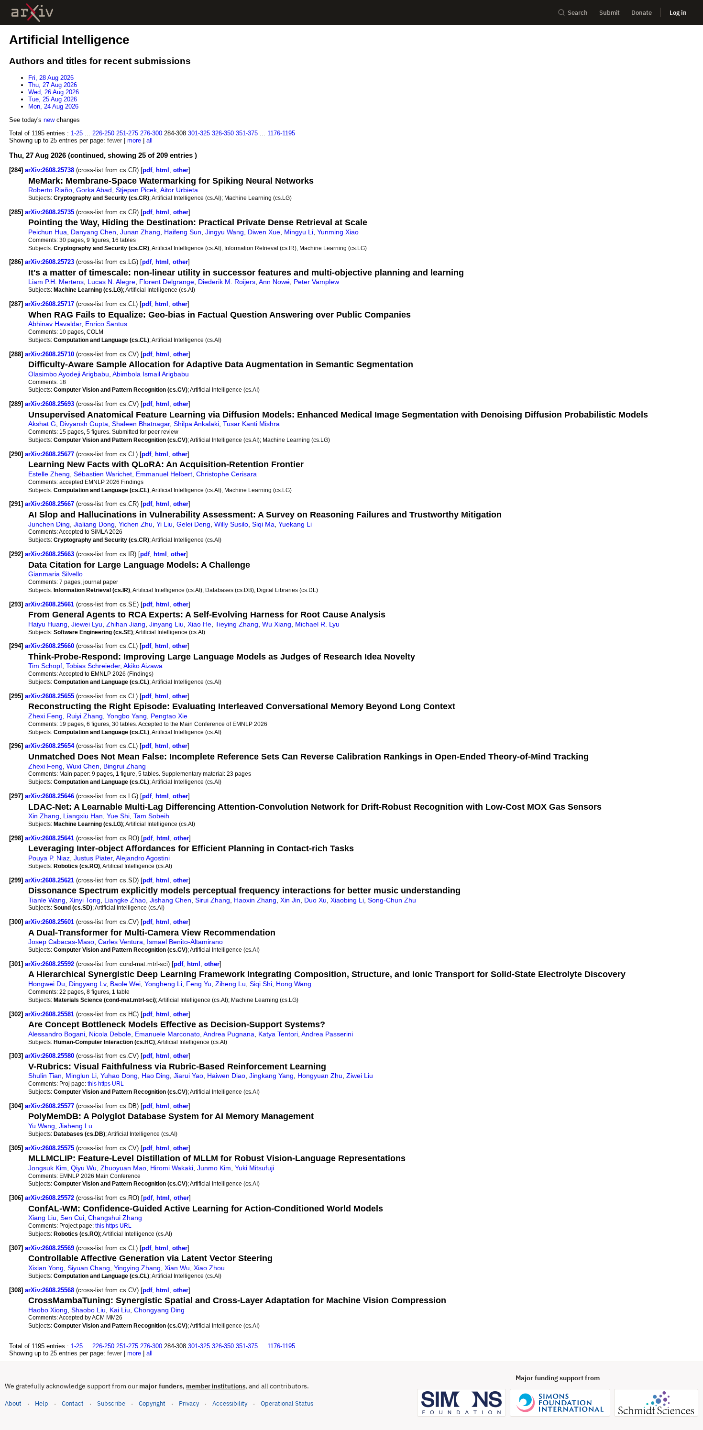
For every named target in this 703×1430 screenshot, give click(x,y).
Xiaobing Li (347, 900)
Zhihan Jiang (125, 624)
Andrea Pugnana (228, 1034)
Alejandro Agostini (143, 858)
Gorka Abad (94, 190)
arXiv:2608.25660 (50, 645)
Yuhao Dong (119, 1075)
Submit (609, 13)
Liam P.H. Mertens (56, 282)
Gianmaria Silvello (55, 574)
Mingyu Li (298, 232)
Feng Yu (198, 984)
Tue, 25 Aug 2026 (52, 99)
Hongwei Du (46, 984)
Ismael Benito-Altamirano (185, 942)
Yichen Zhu (136, 524)
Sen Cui (72, 1217)
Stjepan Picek (136, 190)
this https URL (106, 1083)
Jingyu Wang (224, 232)
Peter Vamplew (316, 282)
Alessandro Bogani (56, 1034)
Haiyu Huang (47, 624)
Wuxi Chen (82, 766)
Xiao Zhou (209, 1268)
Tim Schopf (45, 666)
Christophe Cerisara (226, 474)
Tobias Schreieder (93, 666)
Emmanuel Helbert (164, 474)
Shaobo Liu (88, 1310)
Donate (641, 13)
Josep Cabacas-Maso (61, 942)
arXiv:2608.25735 (50, 212)
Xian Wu (177, 1268)
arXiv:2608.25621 (50, 880)
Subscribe (111, 1403)
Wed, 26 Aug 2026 (53, 92)
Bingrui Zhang (124, 766)
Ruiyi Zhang (84, 716)
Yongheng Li (163, 984)
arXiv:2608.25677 (50, 454)
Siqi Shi (261, 984)
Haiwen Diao (226, 1075)
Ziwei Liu (359, 1075)
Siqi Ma (263, 524)
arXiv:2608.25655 (50, 696)
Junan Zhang (140, 232)
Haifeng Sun (182, 232)
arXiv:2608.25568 (50, 1290)
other (180, 170)
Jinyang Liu (166, 624)
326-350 (223, 133)
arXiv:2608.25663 (50, 554)
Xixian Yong (46, 1268)
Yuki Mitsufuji (254, 1168)
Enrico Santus (106, 324)
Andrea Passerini (327, 1034)
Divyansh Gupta (84, 424)
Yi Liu (164, 524)
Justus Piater (93, 858)
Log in (678, 13)
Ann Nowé (274, 282)
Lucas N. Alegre (111, 282)
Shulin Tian (45, 1075)
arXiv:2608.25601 (50, 921)
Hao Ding (156, 1075)
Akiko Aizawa (143, 666)
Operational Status (287, 1403)
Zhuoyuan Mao (123, 1168)
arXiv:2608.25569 (50, 1248)
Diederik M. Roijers (226, 282)
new (49, 119)
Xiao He (199, 624)
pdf (147, 170)
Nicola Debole (110, 1034)
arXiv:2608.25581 (50, 1014)
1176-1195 (281, 133)
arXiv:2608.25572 (50, 1197)
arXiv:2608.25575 (50, 1148)
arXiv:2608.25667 (50, 503)
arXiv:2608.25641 (50, 838)
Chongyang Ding (159, 1310)
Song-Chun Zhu (392, 900)
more (134, 140)
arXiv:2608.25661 (50, 604)
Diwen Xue (264, 232)
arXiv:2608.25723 (50, 261)
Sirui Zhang (212, 900)
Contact (73, 1403)
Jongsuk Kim (47, 1168)
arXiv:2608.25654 (50, 745)
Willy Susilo (231, 524)
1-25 (77, 133)
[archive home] (32, 12)
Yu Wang (41, 1126)
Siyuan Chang (88, 1268)
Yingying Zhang (137, 1268)
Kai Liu (120, 1310)
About (13, 1403)
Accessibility (229, 1403)
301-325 (199, 133)
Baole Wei (125, 984)
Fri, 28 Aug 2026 (51, 77)
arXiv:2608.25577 (50, 1106)
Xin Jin (290, 900)
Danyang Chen (93, 232)
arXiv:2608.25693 (50, 403)
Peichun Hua (47, 232)
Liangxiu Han (83, 816)
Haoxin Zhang (255, 900)
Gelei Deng (193, 524)
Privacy (189, 1403)
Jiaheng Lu (75, 1126)
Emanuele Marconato (167, 1034)
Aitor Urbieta (179, 190)
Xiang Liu (42, 1217)
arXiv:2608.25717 (50, 304)
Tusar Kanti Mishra (251, 424)
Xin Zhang (43, 816)
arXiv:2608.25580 (50, 1055)
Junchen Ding (49, 524)
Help (41, 1403)
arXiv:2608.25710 (50, 354)
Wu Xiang (276, 624)
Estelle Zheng (49, 474)
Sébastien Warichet (103, 474)
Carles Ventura (120, 942)
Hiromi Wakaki (171, 1168)
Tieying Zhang (236, 624)
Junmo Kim (214, 1168)
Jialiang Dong (94, 524)
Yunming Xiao (338, 232)
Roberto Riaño (50, 190)
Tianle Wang (47, 900)
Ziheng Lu (230, 984)
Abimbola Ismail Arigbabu (150, 374)
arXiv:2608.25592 (50, 964)
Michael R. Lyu (317, 624)
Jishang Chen (170, 900)
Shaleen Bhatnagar (141, 424)
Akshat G (42, 424)
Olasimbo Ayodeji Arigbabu (68, 374)
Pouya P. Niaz (49, 858)
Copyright (152, 1403)
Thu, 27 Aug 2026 (52, 84)
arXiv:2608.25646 (50, 796)
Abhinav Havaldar (54, 324)
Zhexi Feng (45, 716)
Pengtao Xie (169, 716)
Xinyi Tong (84, 900)
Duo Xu (315, 900)
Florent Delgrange (166, 282)
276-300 (151, 133)
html (162, 170)
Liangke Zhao (125, 900)
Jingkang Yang (271, 1075)
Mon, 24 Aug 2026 (53, 106)
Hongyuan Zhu (319, 1075)
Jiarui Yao (188, 1075)
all (149, 140)
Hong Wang (293, 984)
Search (578, 13)
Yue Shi (118, 816)
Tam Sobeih (151, 816)
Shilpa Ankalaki (196, 424)
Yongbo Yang (127, 716)
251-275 (127, 133)
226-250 (103, 133)
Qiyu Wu (84, 1168)
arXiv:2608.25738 (50, 170)
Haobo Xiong (47, 1310)
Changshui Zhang (115, 1217)
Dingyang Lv (87, 984)
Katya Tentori (278, 1034)
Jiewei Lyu (86, 624)
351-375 (247, 133)
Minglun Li (81, 1075)
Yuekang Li (295, 524)
